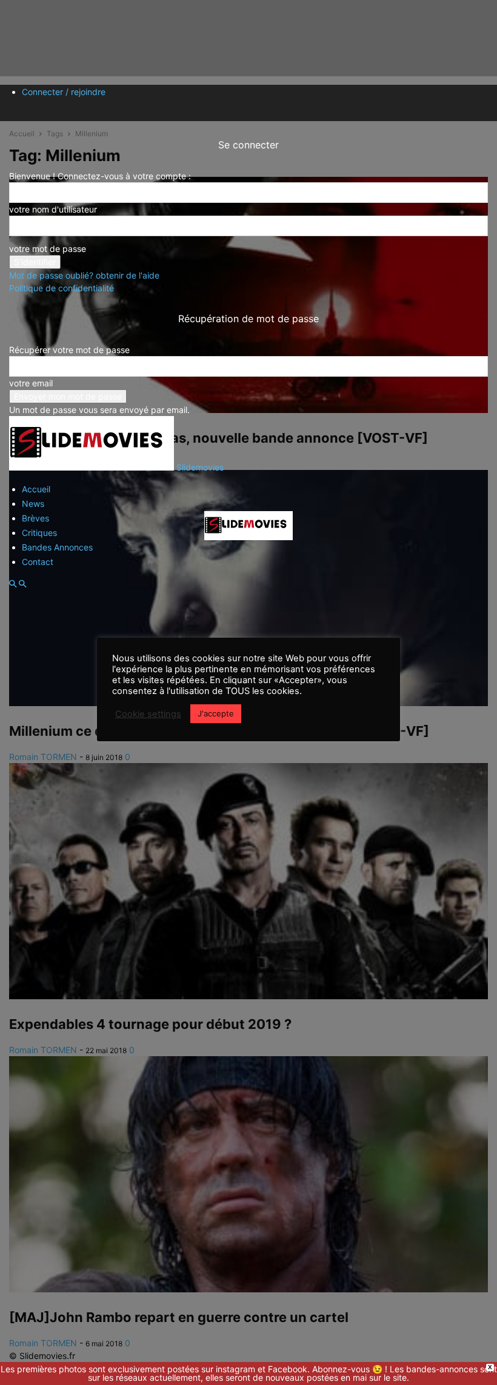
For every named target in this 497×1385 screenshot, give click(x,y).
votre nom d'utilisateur (53, 209)
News (33, 503)
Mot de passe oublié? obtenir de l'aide (84, 275)
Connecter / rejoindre (63, 92)
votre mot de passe (47, 248)
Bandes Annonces (57, 547)
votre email (31, 383)
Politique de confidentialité (61, 288)
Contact (37, 562)
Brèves (35, 518)
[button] (12, 584)
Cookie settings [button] (148, 714)
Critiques (39, 532)
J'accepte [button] (216, 713)
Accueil (36, 489)
